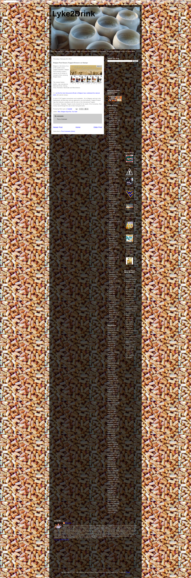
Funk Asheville (113, 191)
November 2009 (111, 424)
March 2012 (110, 374)
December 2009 (111, 422)
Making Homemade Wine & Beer (131, 331)
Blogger (128, 572)
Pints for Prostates (114, 247)
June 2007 (110, 488)
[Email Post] (76, 109)
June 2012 (110, 367)
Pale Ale (111, 240)
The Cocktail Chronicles (129, 349)
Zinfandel (111, 321)
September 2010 (112, 402)
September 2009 (112, 429)
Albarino (111, 110)
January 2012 (111, 378)
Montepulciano (113, 234)
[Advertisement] (122, 77)
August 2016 (111, 332)
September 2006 (112, 508)
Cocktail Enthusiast (131, 309)
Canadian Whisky (114, 154)
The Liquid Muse (130, 355)
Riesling (111, 261)
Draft (127, 315)
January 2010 (111, 420)
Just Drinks (129, 322)
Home (78, 127)
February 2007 (111, 497)
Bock (110, 132)
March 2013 (110, 361)
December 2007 (111, 475)
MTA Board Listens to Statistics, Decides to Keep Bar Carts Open (132, 252)
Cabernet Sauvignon (115, 148)
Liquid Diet (129, 326)
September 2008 (112, 455)
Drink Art (111, 175)
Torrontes (111, 302)
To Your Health (113, 300)
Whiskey (111, 317)
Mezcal (111, 232)
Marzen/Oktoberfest (114, 221)
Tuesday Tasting (114, 306)
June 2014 (110, 345)
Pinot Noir (112, 245)
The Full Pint (129, 353)
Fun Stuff (74, 111)
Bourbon (111, 139)
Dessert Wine (113, 173)
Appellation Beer (130, 281)
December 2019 (111, 328)
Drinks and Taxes (114, 181)
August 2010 (111, 405)
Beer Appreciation (131, 289)
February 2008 (111, 470)
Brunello (111, 143)
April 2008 (110, 466)
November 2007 (111, 477)
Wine (110, 319)
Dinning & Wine (130, 311)
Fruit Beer (112, 187)
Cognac (111, 167)
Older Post (98, 127)
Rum (110, 263)
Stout (110, 293)
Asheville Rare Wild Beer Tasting (114, 121)
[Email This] (80, 109)
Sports (111, 291)
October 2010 (111, 400)
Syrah (110, 295)
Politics (111, 251)
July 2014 (110, 343)
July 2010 (110, 407)
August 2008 (111, 457)
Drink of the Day (113, 177)
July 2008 (110, 459)
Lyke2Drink (73, 13)
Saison (111, 267)
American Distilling (131, 279)
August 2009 (111, 431)
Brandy (111, 141)
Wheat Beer (112, 314)
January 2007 (111, 499)
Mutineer (128, 334)
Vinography (129, 357)
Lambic (111, 217)
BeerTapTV (129, 292)
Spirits (111, 289)
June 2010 (110, 409)
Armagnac (112, 114)
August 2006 (111, 510)
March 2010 (110, 416)
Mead (110, 225)
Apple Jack (112, 112)
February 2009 (111, 444)
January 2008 (111, 473)
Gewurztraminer (113, 193)
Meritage (111, 227)
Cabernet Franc (113, 145)
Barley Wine (112, 124)
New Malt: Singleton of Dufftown (136, 262)
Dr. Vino (128, 313)
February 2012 (111, 376)
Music (111, 238)
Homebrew (112, 204)
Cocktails (111, 164)
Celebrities (112, 156)
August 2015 (111, 337)
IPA (110, 206)
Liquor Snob (129, 328)
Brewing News (130, 298)
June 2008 (110, 462)
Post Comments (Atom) (68, 131)
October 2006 (111, 506)
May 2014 (110, 348)
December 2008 (111, 449)
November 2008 (111, 451)
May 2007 (110, 490)
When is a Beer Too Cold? (135, 172)
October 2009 (111, 427)
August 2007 (111, 484)
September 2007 (112, 481)
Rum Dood (129, 339)
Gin (110, 195)
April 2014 (110, 350)
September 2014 (112, 339)
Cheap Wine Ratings (132, 306)
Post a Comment (62, 119)
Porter (111, 255)
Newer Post (57, 127)
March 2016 (110, 334)
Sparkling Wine (113, 287)
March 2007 (110, 495)
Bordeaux (112, 137)
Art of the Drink (130, 283)
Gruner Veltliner (113, 201)
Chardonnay (112, 160)
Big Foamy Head (131, 294)
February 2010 (111, 418)
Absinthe (111, 108)
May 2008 (110, 464)
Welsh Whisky (113, 312)
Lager (110, 212)
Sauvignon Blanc (114, 274)
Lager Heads (129, 324)
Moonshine (112, 236)
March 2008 (110, 468)
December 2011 (111, 380)
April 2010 (110, 413)
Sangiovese (112, 272)
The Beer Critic (130, 344)
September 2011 (112, 387)
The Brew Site (130, 347)
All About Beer (130, 277)
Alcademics (129, 275)
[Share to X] (84, 109)
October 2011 (111, 385)
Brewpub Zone (130, 300)
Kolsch (111, 210)
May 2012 (110, 369)
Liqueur (111, 219)
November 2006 (111, 503)
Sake (110, 270)
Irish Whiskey (113, 208)
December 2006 (111, 501)
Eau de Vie (112, 185)
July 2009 (110, 433)
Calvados (111, 151)
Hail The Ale (129, 319)
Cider (110, 162)
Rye (110, 265)
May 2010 (110, 411)
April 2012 (110, 372)
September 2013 (112, 352)
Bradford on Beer (131, 296)
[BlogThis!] (82, 109)
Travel (111, 304)
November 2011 (111, 383)
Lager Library (112, 215)
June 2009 (110, 435)
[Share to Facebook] (86, 109)
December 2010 (111, 396)
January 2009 (111, 446)
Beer (59, 111)
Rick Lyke (68, 523)
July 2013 (110, 354)
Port (110, 253)
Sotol (110, 284)
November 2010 (111, 398)
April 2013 (110, 358)
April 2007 (110, 492)
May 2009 (110, 437)
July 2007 (110, 486)
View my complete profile (61, 539)
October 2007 (111, 479)
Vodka (111, 310)
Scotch (111, 279)
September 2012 (112, 363)
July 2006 (110, 512)
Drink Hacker (129, 317)
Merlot (111, 229)
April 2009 (110, 440)
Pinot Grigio (112, 242)
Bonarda (111, 134)
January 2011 (111, 394)
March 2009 (110, 442)
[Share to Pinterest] (88, 109)
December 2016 (111, 330)
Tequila (111, 298)
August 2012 (111, 365)
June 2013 (110, 356)
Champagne (112, 158)
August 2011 (111, 389)
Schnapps (112, 276)
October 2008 (111, 453)
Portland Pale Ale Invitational (114, 258)
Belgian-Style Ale (66, 111)
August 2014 (111, 341)
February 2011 (111, 391)
